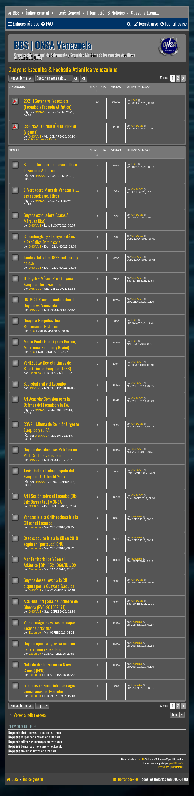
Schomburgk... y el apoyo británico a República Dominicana (50, 239)
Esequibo (35, 373)
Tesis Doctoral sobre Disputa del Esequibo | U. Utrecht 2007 (49, 474)
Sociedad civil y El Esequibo (45, 384)
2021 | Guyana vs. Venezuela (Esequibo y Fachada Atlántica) (47, 104)
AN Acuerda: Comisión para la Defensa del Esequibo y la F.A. (47, 402)
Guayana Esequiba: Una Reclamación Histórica (42, 323)
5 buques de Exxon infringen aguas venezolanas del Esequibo (50, 688)
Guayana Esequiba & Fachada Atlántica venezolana (63, 70)
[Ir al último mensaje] (139, 100)
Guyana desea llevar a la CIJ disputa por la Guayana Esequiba (49, 583)
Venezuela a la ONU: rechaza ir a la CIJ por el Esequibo (51, 520)
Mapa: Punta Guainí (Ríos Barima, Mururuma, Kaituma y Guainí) (50, 345)
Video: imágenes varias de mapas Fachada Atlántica (49, 625)
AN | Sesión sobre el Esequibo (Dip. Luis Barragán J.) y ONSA (50, 499)
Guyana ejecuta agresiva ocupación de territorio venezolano (51, 646)
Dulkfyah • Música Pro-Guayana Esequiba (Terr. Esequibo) (48, 281)
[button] (183, 78)
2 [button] (178, 78)
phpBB (142, 759)
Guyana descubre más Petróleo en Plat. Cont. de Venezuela (50, 452)
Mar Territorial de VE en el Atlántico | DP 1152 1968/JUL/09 (50, 562)
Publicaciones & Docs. (42, 139)
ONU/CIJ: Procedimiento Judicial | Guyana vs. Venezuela (49, 302)
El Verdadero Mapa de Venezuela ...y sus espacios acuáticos (51, 193)
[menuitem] (46, 23)
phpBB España (176, 763)
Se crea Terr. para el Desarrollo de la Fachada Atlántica (50, 167)
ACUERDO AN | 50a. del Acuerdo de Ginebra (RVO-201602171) (51, 604)
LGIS (134, 100)
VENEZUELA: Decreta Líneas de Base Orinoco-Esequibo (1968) (47, 366)
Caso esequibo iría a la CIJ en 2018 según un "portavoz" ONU (51, 541)
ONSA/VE (41, 112)
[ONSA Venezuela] (162, 47)
